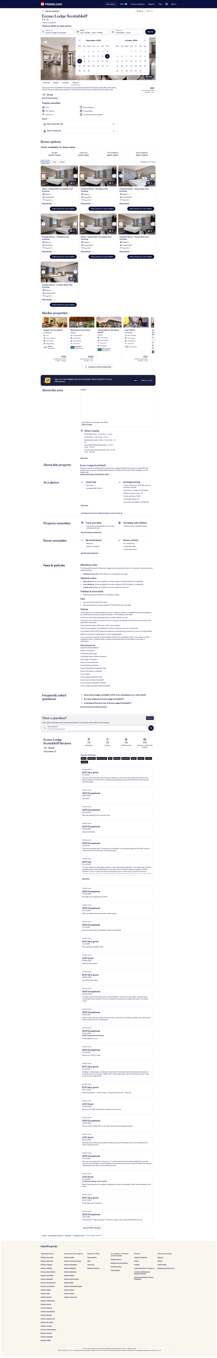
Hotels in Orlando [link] (46, 1268)
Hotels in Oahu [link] (69, 1293)
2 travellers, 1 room (123, 32)
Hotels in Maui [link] (68, 1282)
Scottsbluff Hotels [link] (78, 1235)
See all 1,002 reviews (50, 98)
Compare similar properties (99, 367)
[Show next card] (154, 340)
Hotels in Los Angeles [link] (48, 1286)
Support (151, 4)
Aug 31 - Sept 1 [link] (83, 155)
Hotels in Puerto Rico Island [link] (73, 1286)
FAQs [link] (89, 1261)
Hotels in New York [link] (47, 1261)
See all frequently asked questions (93, 707)
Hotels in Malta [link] (69, 1275)
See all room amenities (89, 553)
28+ (150, 77)
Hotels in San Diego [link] (47, 1275)
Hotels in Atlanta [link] (46, 1308)
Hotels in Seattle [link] (46, 1333)
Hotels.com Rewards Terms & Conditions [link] (143, 1278)
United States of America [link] (55, 1235)
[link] (150, 11)
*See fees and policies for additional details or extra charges (100, 513)
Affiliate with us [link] (116, 1259)
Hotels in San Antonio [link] (48, 1311)
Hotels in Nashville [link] (47, 1279)
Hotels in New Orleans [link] (48, 1272)
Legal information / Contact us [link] (144, 1268)
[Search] (151, 728)
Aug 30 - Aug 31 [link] (54, 155)
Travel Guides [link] (161, 1264)
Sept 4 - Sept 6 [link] (112, 155)
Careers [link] (160, 1261)
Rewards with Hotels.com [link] (165, 1268)
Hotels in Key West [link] (47, 1322)
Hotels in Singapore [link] (70, 1264)
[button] (84, 51)
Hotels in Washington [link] (48, 1300)
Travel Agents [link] (115, 1270)
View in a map (87, 424)
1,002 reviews (48, 751)
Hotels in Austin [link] (46, 1304)
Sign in (173, 4)
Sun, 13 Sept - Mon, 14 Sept (91, 32)
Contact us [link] (91, 1264)
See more (84, 458)
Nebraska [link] (68, 1235)
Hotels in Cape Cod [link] (70, 1297)
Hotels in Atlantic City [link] (48, 1318)
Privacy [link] (136, 1261)
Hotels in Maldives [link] (70, 1268)
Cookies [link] (136, 1264)
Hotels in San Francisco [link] (48, 1282)
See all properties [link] (52, 11)
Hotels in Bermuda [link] (70, 1272)
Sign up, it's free (147, 380)
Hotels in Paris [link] (45, 1293)
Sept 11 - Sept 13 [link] (142, 155)
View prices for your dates (63, 209)
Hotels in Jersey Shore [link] (71, 1279)
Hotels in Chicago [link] (46, 1264)
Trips (160, 4)
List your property (138, 4)
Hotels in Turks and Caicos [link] (72, 1261)
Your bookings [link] (92, 1257)
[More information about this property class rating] (47, 19)
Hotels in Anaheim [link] (47, 1336)
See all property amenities (91, 532)
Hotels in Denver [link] (46, 1297)
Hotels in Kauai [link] (69, 1290)
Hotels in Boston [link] (46, 1315)
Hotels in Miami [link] (46, 1290)
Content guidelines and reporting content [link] (142, 1272)
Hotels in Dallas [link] (46, 1340)
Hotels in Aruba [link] (69, 1257)
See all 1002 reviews (92, 1228)
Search (150, 32)
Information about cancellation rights (94, 474)
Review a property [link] (93, 1268)
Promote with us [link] (116, 1266)
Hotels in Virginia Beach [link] (48, 1329)
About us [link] (160, 1257)
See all (44, 119)
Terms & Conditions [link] (140, 1257)
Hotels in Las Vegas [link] (47, 1257)
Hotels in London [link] (46, 1326)
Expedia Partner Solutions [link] (119, 1263)
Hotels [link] (44, 1235)
